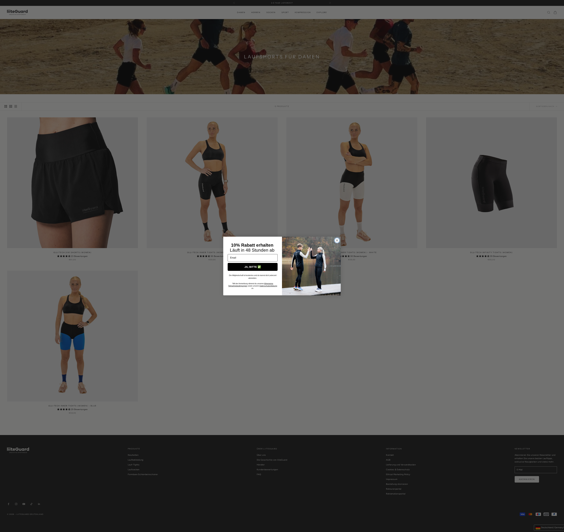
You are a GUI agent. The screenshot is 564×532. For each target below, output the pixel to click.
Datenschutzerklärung (268, 286)
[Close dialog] (337, 240)
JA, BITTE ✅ (252, 266)
